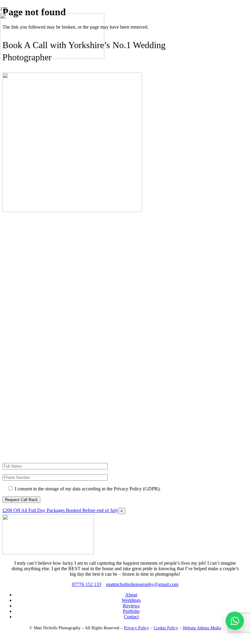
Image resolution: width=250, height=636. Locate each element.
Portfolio (131, 611)
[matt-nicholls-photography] (48, 552)
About (131, 594)
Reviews (131, 605)
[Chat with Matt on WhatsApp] (235, 621)
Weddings (131, 600)
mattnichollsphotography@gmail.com (142, 584)
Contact (131, 616)
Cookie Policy (166, 628)
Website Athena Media (202, 628)
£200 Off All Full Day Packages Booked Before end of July (60, 510)
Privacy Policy (136, 628)
